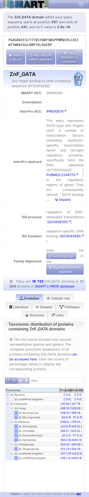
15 (63, 435)
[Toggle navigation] (81, 4)
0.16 (80, 435)
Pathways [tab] (72, 307)
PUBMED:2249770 (60, 175)
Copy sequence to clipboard (69, 57)
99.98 (69, 403)
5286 (74, 408)
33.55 (69, 408)
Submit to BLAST (16, 57)
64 (63, 417)
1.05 (69, 453)
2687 (63, 412)
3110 (63, 449)
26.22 (80, 408)
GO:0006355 (58, 222)
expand (64, 199)
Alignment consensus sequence (66, 269)
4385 (63, 408)
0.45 (80, 417)
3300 (74, 444)
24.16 (69, 444)
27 (74, 435)
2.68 (69, 440)
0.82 (80, 453)
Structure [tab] (36, 315)
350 (62, 440)
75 (74, 417)
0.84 (80, 458)
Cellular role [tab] (60, 298)
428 (73, 440)
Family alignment (62, 256)
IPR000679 (55, 111)
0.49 (69, 417)
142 (73, 453)
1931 (74, 426)
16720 (75, 403)
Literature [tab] (20, 307)
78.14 (80, 403)
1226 (63, 426)
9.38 (69, 426)
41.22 (69, 421)
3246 (74, 449)
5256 (74, 430)
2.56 (80, 440)
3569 (63, 430)
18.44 (80, 412)
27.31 (69, 430)
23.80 (69, 449)
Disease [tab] (45, 307)
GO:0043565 (70, 236)
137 (62, 453)
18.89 (80, 444)
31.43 (80, 430)
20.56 (69, 412)
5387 (63, 421)
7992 (74, 421)
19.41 (80, 449)
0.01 (80, 394)
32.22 (80, 421)
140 (73, 458)
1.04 (69, 458)
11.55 (80, 426)
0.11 (69, 435)
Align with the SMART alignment (41, 57)
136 (62, 458)
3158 (63, 444)
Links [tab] (59, 315)
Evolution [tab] (31, 298)
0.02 (69, 394)
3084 (74, 412)
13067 (64, 403)
